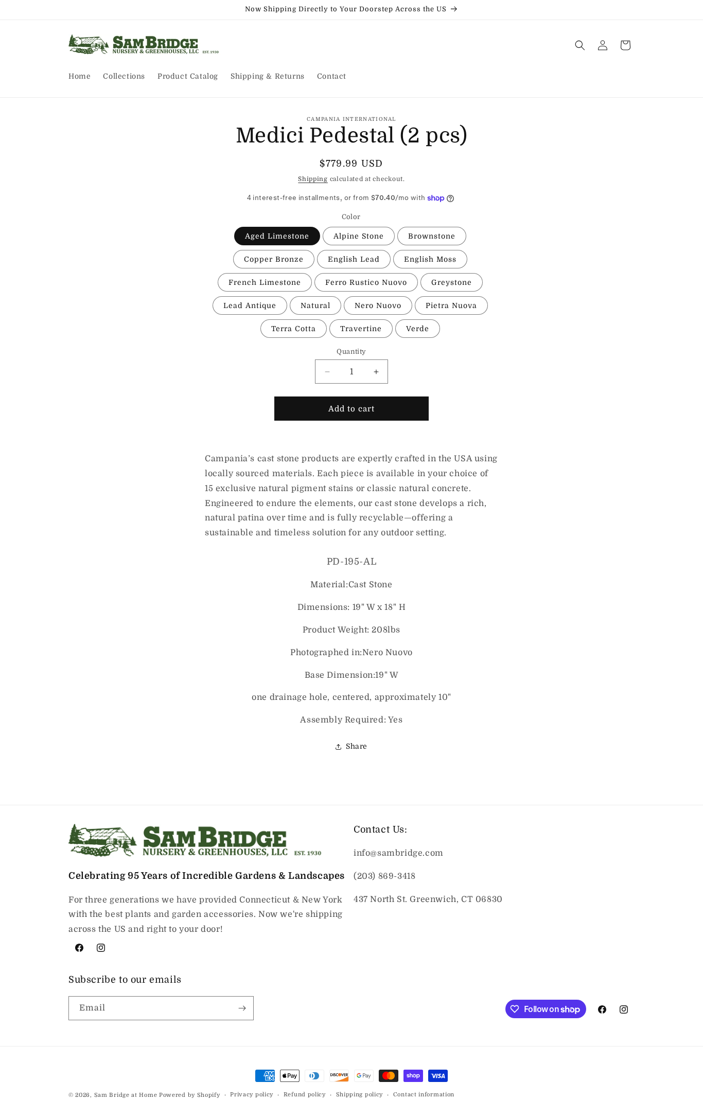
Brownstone (431, 236)
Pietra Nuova (451, 305)
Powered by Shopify (189, 1095)
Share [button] (356, 746)
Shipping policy (359, 1094)
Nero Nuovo (378, 305)
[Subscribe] (242, 1008)
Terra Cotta (293, 328)
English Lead (354, 259)
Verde (417, 328)
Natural (315, 305)
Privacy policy (251, 1094)
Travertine (361, 328)
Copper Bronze (274, 259)
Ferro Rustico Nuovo (366, 282)
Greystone (451, 282)
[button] (580, 45)
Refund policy (305, 1094)
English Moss (430, 259)
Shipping (313, 179)
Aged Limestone (277, 236)
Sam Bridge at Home (125, 1095)
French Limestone (265, 282)
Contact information (423, 1094)
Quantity (351, 351)
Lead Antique (249, 305)
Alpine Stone (358, 236)
